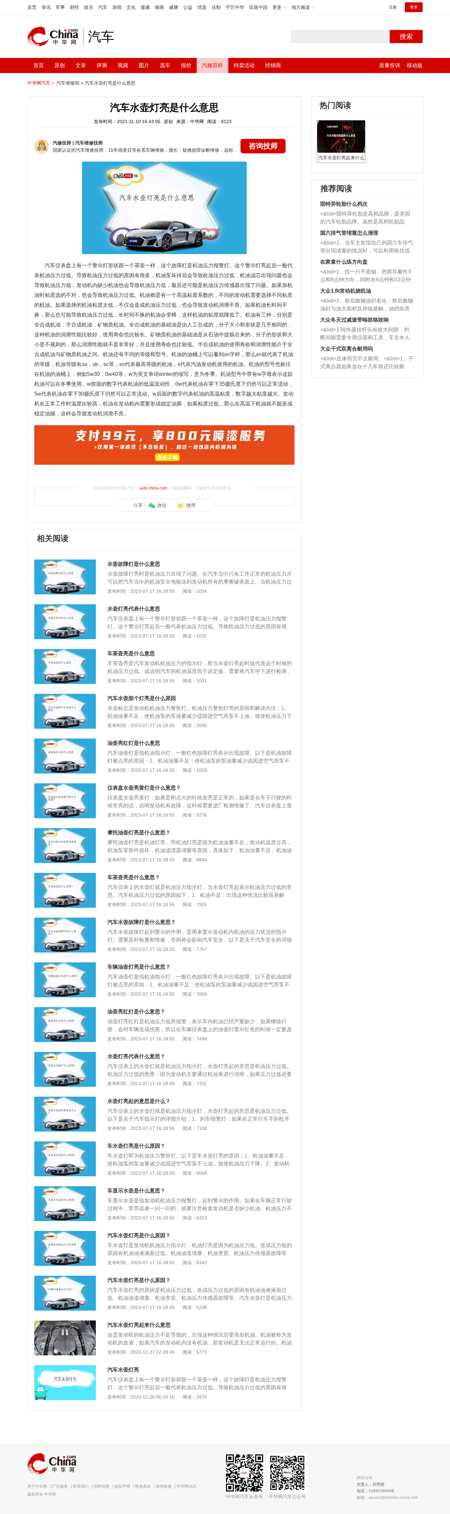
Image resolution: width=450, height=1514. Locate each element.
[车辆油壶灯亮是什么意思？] (65, 965)
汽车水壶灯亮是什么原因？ (139, 1235)
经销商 (273, 65)
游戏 (117, 7)
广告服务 (60, 1486)
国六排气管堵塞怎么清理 (349, 233)
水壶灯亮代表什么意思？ (136, 1056)
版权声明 (122, 1486)
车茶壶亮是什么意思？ (133, 877)
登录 (414, 7)
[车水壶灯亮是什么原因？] (65, 1144)
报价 (186, 65)
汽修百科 (212, 65)
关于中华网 (37, 1486)
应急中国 (258, 7)
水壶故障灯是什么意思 (133, 564)
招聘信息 (101, 1486)
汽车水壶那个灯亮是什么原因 (141, 698)
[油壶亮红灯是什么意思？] (65, 1010)
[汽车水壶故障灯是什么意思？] (65, 921)
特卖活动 (244, 65)
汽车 (102, 7)
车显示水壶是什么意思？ (136, 1190)
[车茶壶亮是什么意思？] (65, 876)
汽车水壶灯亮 (123, 1369)
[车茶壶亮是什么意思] (65, 652)
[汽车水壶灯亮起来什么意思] (65, 1323)
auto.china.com (153, 488)
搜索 (406, 36)
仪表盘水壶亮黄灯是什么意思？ (144, 788)
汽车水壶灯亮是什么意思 (110, 83)
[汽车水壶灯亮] (65, 1368)
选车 (165, 65)
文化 (131, 7)
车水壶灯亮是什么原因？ (136, 1146)
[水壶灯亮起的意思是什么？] (65, 1100)
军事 (60, 7)
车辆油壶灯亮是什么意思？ (139, 967)
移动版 (415, 65)
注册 (393, 7)
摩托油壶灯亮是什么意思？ (139, 832)
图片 (144, 65)
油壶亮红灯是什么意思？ (136, 1011)
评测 (102, 65)
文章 (80, 65)
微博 (190, 505)
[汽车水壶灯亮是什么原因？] (65, 1234)
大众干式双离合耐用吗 (346, 349)
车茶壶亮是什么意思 (131, 653)
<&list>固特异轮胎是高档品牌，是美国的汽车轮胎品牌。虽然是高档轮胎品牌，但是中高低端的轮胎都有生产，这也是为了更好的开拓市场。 (365, 218)
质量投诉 (389, 65)
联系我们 (81, 1486)
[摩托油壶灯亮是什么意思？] (65, 831)
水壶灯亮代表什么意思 (133, 609)
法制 (216, 7)
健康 (173, 7)
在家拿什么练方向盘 (344, 262)
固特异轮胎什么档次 (344, 204)
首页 (32, 7)
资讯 (46, 7)
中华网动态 (186, 1486)
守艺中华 (235, 7)
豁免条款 (143, 1486)
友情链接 (164, 1486)
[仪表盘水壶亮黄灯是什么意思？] (65, 786)
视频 (123, 65)
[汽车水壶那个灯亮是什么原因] (65, 697)
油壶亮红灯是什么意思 (133, 743)
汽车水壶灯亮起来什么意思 (139, 1325)
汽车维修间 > (69, 83)
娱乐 (88, 7)
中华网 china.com (55, 36)
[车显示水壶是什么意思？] (65, 1189)
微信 (161, 505)
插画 (159, 7)
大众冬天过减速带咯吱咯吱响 (354, 320)
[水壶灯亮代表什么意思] (65, 607)
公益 (187, 7)
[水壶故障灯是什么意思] (65, 562)
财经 (74, 7)
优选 (202, 7)
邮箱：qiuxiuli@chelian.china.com (387, 1497)
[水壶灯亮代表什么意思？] (65, 1055)
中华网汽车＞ (41, 83)
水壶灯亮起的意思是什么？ (139, 1101)
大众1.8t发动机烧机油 (345, 291)
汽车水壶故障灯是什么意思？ (141, 922)
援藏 (145, 7)
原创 (59, 65)
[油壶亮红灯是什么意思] (65, 741)
